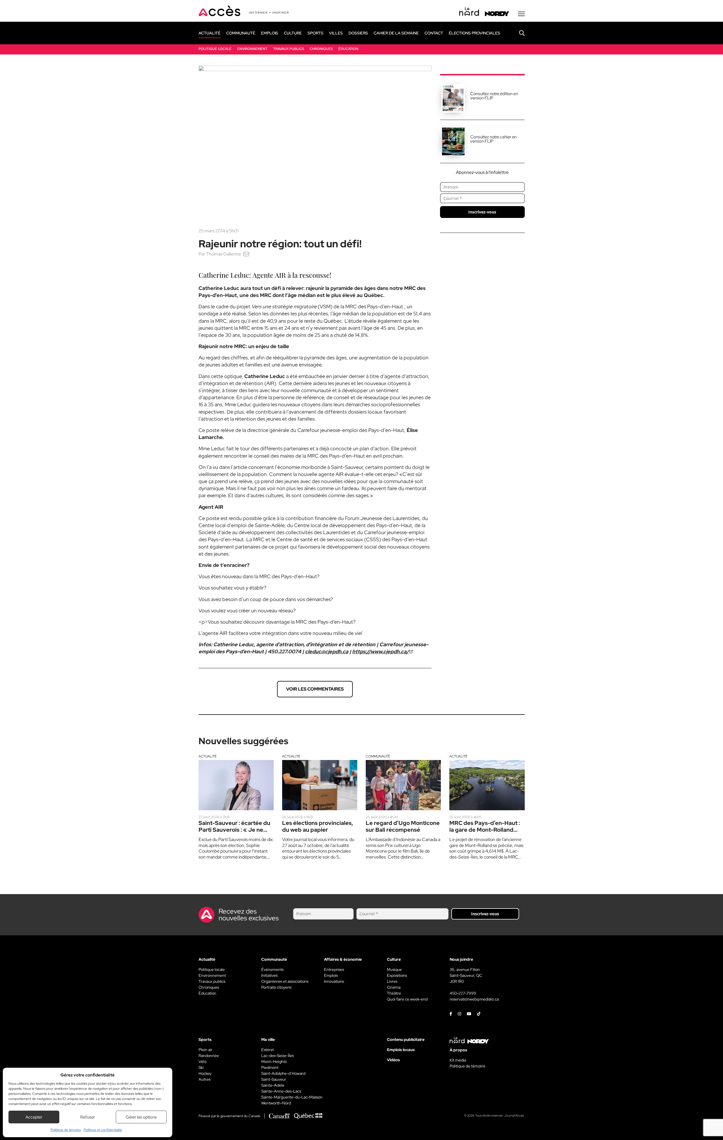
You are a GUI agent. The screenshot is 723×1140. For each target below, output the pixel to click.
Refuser (87, 1117)
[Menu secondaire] (521, 14)
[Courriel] (246, 254)
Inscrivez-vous (482, 212)
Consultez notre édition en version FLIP (494, 96)
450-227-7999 (463, 993)
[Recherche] (518, 33)
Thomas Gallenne (223, 254)
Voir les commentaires (315, 689)
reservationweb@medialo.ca (474, 999)
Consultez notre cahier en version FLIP (493, 139)
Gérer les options (141, 1117)
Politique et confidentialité (103, 1130)
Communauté (378, 756)
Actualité (208, 756)
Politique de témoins (66, 1130)
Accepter (33, 1117)
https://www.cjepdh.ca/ (380, 651)
